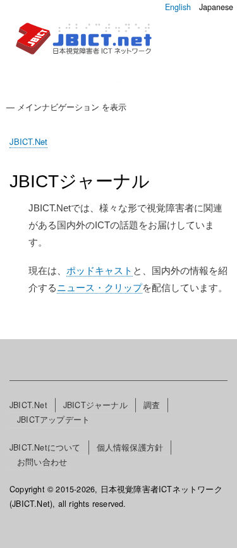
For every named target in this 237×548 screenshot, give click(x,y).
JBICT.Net (28, 141)
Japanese (216, 7)
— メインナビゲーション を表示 (66, 107)
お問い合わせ (42, 462)
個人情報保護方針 (130, 447)
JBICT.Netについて (45, 447)
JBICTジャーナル (95, 405)
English (178, 7)
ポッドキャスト (99, 270)
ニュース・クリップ (99, 287)
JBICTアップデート (53, 419)
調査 (151, 405)
